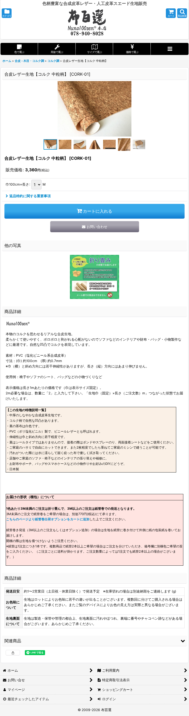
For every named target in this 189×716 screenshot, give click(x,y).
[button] (7, 13)
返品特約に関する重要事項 (30, 196)
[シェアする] (13, 652)
